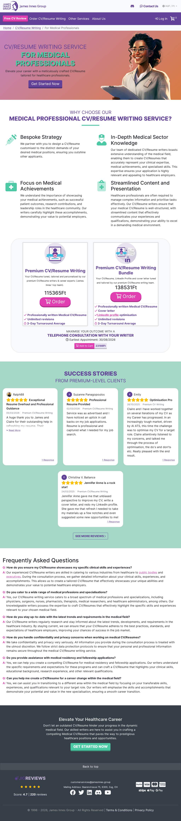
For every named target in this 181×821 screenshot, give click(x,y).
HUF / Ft (170, 6)
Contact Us (150, 6)
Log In (162, 18)
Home (7, 28)
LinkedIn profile (108, 315)
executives (13, 576)
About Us (99, 18)
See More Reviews (89, 536)
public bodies (148, 572)
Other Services (78, 18)
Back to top (90, 766)
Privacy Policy (144, 810)
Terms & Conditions (119, 810)
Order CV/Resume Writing (47, 18)
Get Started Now (45, 84)
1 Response (48, 460)
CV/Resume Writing (28, 28)
